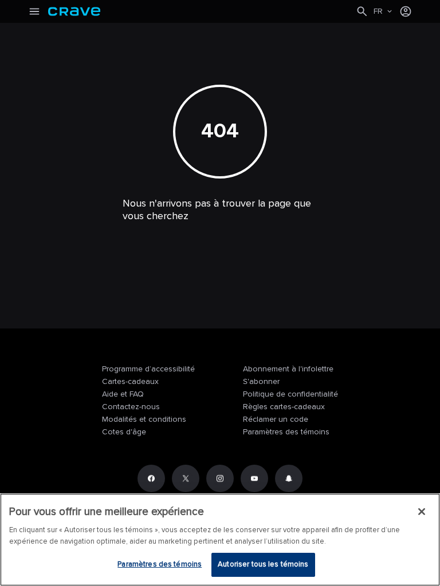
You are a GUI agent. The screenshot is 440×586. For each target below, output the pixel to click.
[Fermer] (421, 511)
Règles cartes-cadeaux (284, 406)
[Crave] (201, 11)
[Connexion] (405, 11)
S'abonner (261, 381)
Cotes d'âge (124, 432)
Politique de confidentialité (290, 394)
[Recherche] (362, 11)
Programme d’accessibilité (148, 369)
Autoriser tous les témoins (263, 564)
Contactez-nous (131, 406)
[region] (220, 539)
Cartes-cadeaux (130, 381)
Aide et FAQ (123, 394)
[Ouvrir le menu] (34, 11)
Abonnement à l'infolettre (288, 369)
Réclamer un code (275, 419)
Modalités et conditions (144, 419)
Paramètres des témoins (286, 432)
